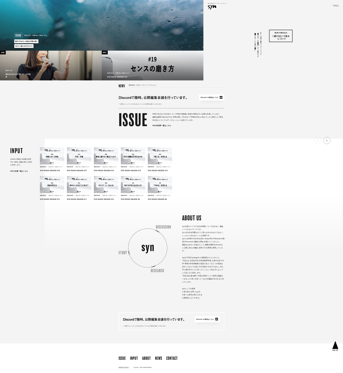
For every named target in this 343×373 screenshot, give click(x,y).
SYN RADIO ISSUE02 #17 (77, 170)
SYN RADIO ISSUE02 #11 (77, 199)
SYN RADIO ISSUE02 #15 (131, 170)
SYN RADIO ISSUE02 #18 (50, 170)
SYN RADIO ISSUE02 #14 (158, 170)
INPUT (134, 358)
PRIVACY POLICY (124, 367)
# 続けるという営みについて (39, 35)
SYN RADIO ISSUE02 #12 (50, 199)
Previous (317, 140)
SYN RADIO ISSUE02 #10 (104, 199)
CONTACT (172, 358)
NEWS (158, 358)
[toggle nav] (335, 5)
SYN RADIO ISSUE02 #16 (104, 170)
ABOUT (146, 358)
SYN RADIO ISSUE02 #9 (130, 199)
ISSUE (122, 358)
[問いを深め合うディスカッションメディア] (212, 8)
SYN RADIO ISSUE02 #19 (117, 77)
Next (326, 140)
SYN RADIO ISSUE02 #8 (157, 199)
